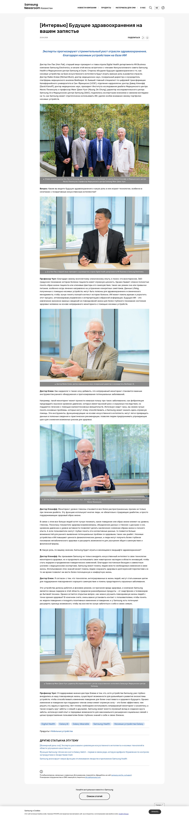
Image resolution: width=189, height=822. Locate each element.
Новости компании (87, 8)
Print (147, 38)
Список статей (94, 796)
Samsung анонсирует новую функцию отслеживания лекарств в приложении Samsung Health (83, 759)
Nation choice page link (163, 8)
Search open (151, 8)
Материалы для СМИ (125, 8)
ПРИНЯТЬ (154, 812)
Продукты (106, 8)
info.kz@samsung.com (93, 777)
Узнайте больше (123, 814)
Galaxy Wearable (81, 724)
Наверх (159, 805)
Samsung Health (101, 724)
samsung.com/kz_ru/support (121, 775)
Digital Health (48, 724)
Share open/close (143, 38)
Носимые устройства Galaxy (128, 724)
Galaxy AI (63, 724)
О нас (142, 8)
